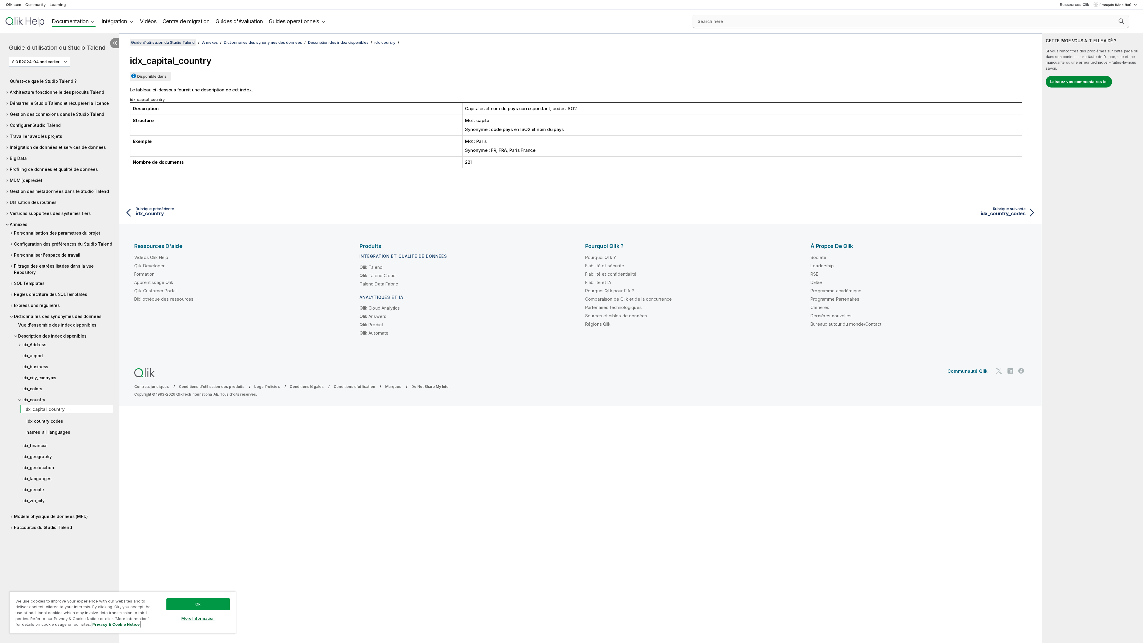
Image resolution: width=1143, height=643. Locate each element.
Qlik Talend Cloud (378, 275)
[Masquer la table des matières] (114, 43)
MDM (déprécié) (26, 180)
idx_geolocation (38, 467)
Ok (198, 604)
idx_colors (32, 388)
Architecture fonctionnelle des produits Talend (57, 92)
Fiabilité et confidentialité (610, 274)
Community (35, 4)
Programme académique (836, 290)
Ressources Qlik (1074, 4)
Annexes (18, 224)
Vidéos (148, 21)
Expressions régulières (37, 305)
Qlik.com (13, 4)
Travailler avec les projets (36, 136)
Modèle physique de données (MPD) (51, 516)
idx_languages (36, 478)
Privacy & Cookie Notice (116, 624)
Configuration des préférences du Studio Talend (63, 243)
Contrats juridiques (151, 386)
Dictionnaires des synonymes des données (57, 316)
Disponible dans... (153, 76)
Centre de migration (186, 21)
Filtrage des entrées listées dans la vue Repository (54, 269)
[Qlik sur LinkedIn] (1010, 370)
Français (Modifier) (1116, 5)
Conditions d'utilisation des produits (211, 386)
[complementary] (1092, 338)
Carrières (820, 307)
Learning (57, 4)
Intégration (114, 21)
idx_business (35, 366)
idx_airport (32, 355)
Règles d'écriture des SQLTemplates (50, 294)
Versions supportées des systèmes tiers (50, 213)
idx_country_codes (44, 421)
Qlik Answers (373, 316)
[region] (123, 612)
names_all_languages (48, 432)
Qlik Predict (371, 324)
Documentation (70, 21)
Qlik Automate (374, 332)
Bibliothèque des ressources (163, 299)
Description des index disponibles (52, 335)
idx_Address (34, 344)
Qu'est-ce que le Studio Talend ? (43, 81)
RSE (814, 274)
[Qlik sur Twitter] (998, 370)
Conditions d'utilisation (354, 386)
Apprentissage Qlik (153, 282)
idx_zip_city (33, 500)
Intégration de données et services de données (58, 147)
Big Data (18, 158)
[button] (1121, 21)
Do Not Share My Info (430, 386)
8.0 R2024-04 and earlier (36, 61)
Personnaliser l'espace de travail (47, 254)
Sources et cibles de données (616, 315)
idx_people (33, 489)
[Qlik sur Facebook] (1021, 370)
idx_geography (37, 456)
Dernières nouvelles (831, 315)
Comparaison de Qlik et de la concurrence (628, 299)
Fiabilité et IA (598, 282)
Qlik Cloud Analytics (380, 307)
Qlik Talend (371, 267)
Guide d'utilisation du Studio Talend (57, 47)
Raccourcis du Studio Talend (43, 527)
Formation (144, 274)
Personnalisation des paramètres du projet (57, 232)
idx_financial (35, 445)
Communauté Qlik (967, 371)
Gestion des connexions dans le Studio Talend (57, 114)
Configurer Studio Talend (35, 125)
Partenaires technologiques (613, 307)
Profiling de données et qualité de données (54, 169)
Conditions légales (307, 386)
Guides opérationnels (294, 21)
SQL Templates (29, 283)
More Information (198, 618)
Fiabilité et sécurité (604, 265)
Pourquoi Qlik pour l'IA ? (609, 290)
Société (818, 257)
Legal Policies (266, 386)
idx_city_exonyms (39, 377)
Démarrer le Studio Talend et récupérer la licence (59, 103)
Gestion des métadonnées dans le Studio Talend (59, 191)
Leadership (822, 265)
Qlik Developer (149, 265)
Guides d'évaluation (239, 21)
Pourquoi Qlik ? (600, 257)
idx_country (33, 399)
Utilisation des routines (33, 202)
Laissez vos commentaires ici (1079, 81)
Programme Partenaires (835, 299)
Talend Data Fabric (379, 283)
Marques (393, 386)
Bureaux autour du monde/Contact (846, 324)
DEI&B (816, 282)
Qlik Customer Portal (155, 290)
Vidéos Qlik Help (151, 257)
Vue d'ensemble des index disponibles (57, 324)
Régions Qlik (598, 324)
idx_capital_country (44, 409)
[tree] (59, 304)
